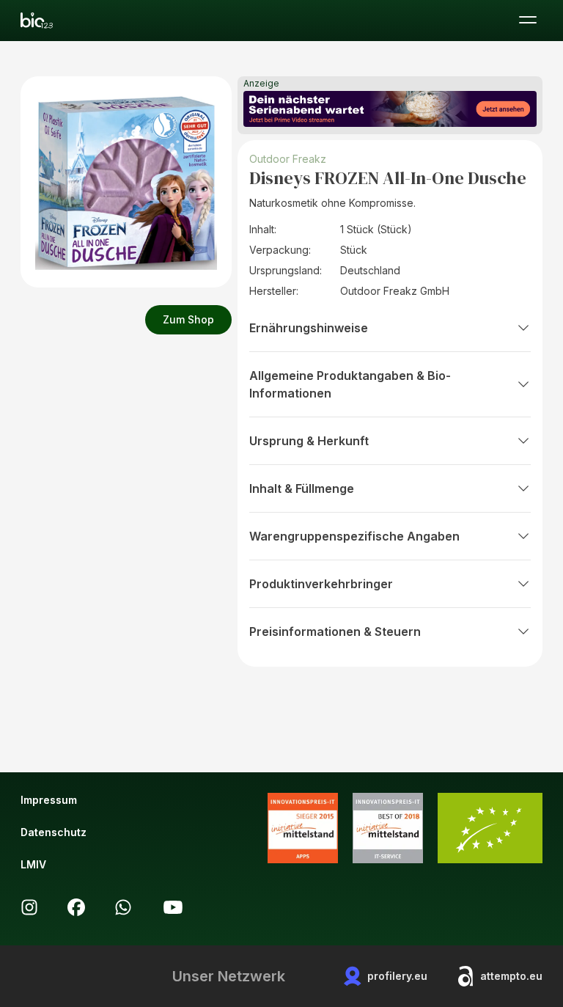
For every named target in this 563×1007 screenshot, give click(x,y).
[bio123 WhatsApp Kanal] (123, 907)
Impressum (49, 800)
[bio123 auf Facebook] (76, 907)
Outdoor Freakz (287, 159)
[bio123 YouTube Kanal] (173, 907)
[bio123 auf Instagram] (29, 907)
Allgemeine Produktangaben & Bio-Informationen (350, 384)
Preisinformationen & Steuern (335, 631)
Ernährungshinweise (308, 328)
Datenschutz (54, 832)
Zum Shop (188, 319)
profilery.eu (397, 976)
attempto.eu (511, 976)
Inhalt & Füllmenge (301, 488)
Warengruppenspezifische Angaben (354, 536)
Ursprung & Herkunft (309, 440)
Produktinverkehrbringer (321, 583)
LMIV (33, 864)
